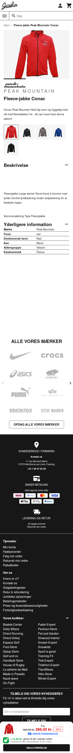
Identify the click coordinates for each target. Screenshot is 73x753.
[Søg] (13, 15)
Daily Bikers (11, 629)
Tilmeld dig (36, 721)
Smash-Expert (47, 642)
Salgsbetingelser (14, 587)
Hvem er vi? (11, 578)
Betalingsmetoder (14, 601)
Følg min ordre (12, 556)
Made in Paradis (14, 674)
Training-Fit (45, 656)
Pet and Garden (48, 633)
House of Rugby (14, 665)
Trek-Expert (45, 660)
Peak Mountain (29, 90)
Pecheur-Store (47, 629)
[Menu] (4, 15)
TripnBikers (45, 669)
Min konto (9, 547)
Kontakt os (36, 456)
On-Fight (9, 683)
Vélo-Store (45, 674)
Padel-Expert (46, 624)
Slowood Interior (49, 638)
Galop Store (11, 651)
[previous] (2, 383)
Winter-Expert (47, 678)
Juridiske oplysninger (17, 596)
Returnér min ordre (15, 560)
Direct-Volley (11, 638)
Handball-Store (13, 660)
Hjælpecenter (12, 551)
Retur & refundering (16, 592)
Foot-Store (10, 647)
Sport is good (47, 651)
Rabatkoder (11, 565)
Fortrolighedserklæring (18, 610)
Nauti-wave (10, 678)
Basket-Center (12, 624)
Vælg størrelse (36, 747)
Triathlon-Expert (48, 665)
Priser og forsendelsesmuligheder (25, 605)
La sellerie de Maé (15, 669)
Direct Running (13, 633)
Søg (19, 16)
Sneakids (44, 647)
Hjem (7, 25)
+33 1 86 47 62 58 (36, 468)
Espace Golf (11, 642)
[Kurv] (69, 6)
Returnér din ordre (36, 526)
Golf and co (10, 656)
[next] (70, 383)
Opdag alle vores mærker (36, 424)
